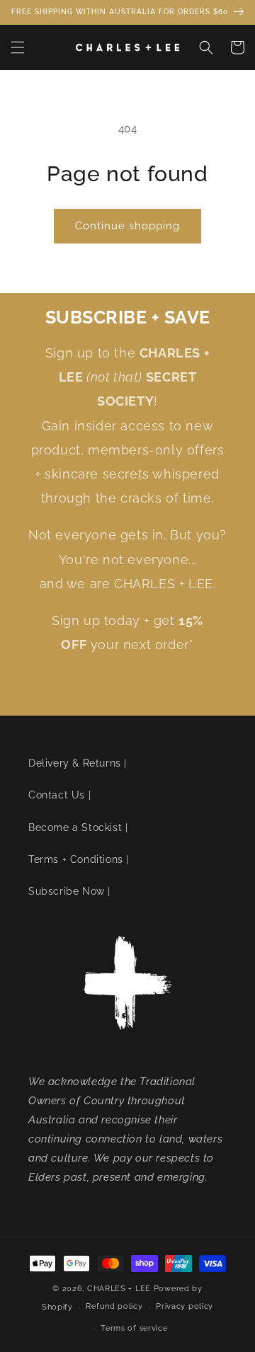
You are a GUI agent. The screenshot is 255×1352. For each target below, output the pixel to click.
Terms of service (134, 1328)
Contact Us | (59, 795)
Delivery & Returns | (77, 763)
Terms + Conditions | (78, 859)
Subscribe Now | (69, 891)
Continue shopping (127, 225)
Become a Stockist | (78, 827)
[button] (17, 47)
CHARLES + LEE (119, 1288)
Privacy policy (184, 1306)
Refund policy (114, 1306)
